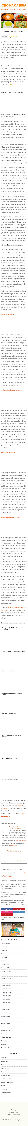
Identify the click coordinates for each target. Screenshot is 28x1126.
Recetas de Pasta (5, 1002)
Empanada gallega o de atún (10, 758)
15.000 (6, 914)
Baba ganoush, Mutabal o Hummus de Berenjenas (12, 628)
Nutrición (3, 960)
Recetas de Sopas (5, 1023)
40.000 (18, 912)
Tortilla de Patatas (5, 1064)
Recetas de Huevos (6, 992)
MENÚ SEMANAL (5, 1057)
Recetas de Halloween (6, 988)
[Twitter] (25, 827)
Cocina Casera (17, 828)
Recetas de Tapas (5, 1027)
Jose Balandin (14, 827)
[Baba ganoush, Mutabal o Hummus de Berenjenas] (13, 647)
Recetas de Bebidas (6, 967)
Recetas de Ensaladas (6, 981)
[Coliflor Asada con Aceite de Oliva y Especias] (13, 753)
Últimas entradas (12, 823)
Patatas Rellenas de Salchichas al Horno (13, 651)
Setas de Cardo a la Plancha (10, 779)
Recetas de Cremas (6, 978)
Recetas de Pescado (6, 1006)
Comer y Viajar (4, 947)
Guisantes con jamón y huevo (10, 670)
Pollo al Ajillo (4, 1089)
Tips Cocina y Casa (6, 1047)
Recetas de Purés (5, 1016)
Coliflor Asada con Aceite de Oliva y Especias (12, 736)
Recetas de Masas (5, 999)
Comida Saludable (5, 943)
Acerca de (4, 823)
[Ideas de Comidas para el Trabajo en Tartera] (13, 708)
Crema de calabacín (7, 314)
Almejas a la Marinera (6, 1096)
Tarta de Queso (5, 1061)
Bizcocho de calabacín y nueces (11, 517)
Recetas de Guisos (5, 985)
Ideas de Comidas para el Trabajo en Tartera (12, 694)
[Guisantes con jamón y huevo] (13, 689)
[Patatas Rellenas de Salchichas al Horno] (13, 665)
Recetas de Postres (6, 1013)
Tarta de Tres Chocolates (7, 1082)
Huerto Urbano (4, 957)
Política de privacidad (14, 1114)
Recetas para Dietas (6, 1037)
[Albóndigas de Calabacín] (13, 730)
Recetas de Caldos (5, 971)
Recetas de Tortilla (5, 1030)
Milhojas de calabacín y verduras (11, 390)
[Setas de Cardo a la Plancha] (13, 794)
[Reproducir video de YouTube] (14, 103)
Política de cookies (14, 1112)
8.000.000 (7, 909)
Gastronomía (4, 953)
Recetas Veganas (5, 1040)
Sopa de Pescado (5, 1075)
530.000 (7, 912)
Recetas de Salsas (5, 1020)
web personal (13, 845)
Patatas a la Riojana (6, 1092)
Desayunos (4, 950)
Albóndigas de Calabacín (9, 713)
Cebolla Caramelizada (6, 1078)
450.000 (19, 909)
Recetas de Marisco (6, 995)
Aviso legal (14, 1110)
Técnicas (3, 1044)
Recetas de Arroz (5, 964)
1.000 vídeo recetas (20, 840)
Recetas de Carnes (6, 974)
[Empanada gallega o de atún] (13, 774)
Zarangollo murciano (8, 452)
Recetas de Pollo (5, 1009)
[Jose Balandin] (5, 832)
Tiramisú (3, 1085)
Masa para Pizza (5, 1068)
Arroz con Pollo (5, 1071)
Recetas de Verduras (14, 851)
